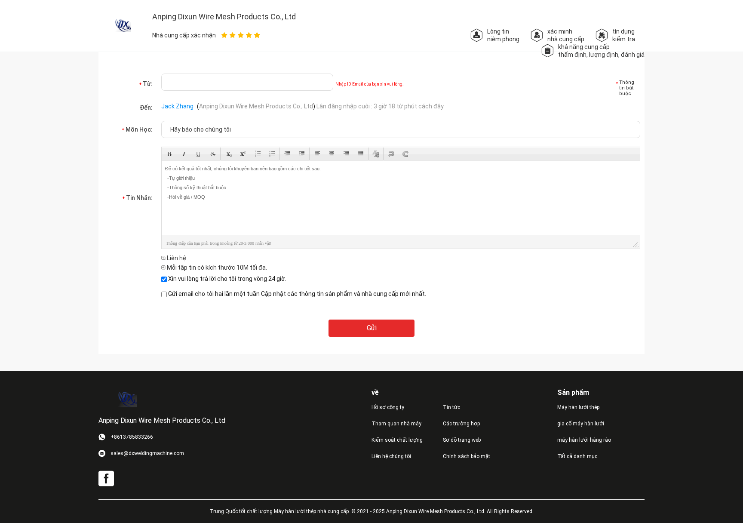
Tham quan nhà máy (396, 424)
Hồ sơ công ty (388, 407)
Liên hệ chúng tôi (391, 456)
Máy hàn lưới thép (578, 407)
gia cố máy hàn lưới (580, 424)
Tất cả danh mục (577, 456)
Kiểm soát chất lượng (397, 440)
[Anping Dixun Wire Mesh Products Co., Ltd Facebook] (106, 478)
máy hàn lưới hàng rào (584, 440)
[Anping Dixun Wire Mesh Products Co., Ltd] (126, 399)
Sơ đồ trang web (462, 440)
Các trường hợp (461, 424)
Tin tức (451, 407)
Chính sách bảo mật (466, 456)
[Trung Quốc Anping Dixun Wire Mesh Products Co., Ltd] (122, 25)
